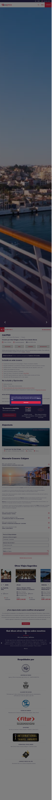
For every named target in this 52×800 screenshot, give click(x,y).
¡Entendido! (26, 402)
